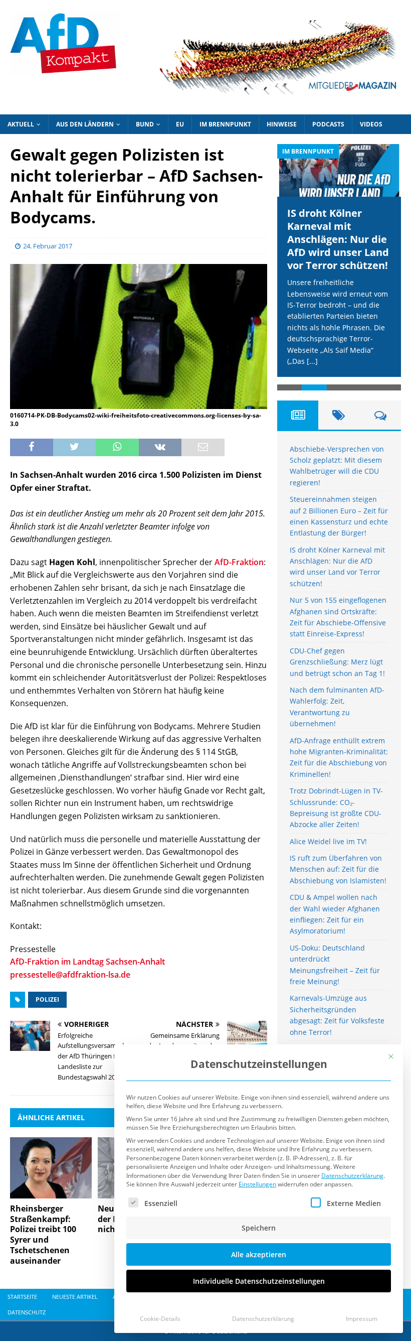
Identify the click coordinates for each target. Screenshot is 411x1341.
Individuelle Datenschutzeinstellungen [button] (259, 1281)
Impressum (361, 1318)
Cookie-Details (160, 1318)
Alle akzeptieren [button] (258, 1254)
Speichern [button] (259, 1228)
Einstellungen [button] (257, 1184)
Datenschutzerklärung (352, 1175)
